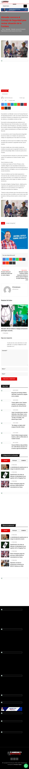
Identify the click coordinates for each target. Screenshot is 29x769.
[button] (26, 766)
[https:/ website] (14, 97)
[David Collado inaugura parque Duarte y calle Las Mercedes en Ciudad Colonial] (5, 436)
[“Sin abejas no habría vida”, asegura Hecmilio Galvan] (5, 426)
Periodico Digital (17, 764)
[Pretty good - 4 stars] (4, 343)
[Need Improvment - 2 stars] (2, 343)
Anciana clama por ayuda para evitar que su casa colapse (6, 273)
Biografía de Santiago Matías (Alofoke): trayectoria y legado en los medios (19, 394)
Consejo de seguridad (10, 223)
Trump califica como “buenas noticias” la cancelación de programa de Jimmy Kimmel (19, 404)
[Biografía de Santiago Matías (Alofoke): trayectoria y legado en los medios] (5, 393)
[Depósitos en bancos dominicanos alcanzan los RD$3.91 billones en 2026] (5, 563)
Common (23, 460)
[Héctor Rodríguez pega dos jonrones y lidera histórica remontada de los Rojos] (5, 484)
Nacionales (8, 29)
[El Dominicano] (15, 97)
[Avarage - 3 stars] (3, 343)
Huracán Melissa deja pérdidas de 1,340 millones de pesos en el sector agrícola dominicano (20, 446)
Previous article (5, 270)
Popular (14, 460)
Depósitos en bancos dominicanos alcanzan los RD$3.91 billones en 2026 (17, 564)
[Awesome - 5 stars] (5, 343)
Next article (24, 270)
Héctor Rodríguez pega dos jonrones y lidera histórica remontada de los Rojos (17, 485)
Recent (5, 460)
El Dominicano (16, 287)
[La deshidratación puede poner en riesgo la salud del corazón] (5, 467)
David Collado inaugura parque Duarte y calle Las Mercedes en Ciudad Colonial (20, 436)
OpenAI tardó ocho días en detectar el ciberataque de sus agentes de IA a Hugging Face (18, 476)
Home (3, 29)
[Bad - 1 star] (1, 343)
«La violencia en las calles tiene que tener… (13, 328)
